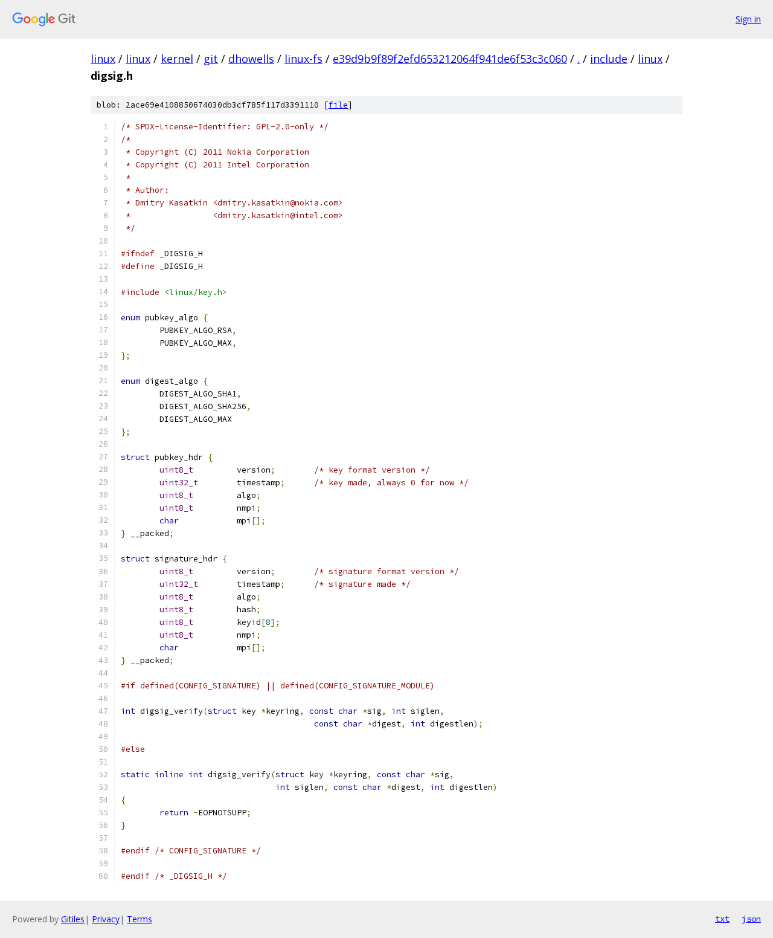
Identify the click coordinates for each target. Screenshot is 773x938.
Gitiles (73, 919)
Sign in (748, 19)
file (338, 105)
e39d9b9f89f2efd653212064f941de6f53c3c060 (450, 58)
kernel (177, 58)
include (608, 58)
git (211, 58)
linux (103, 58)
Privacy (106, 919)
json (751, 918)
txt (722, 918)
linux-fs (303, 58)
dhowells (251, 58)
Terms (139, 919)
